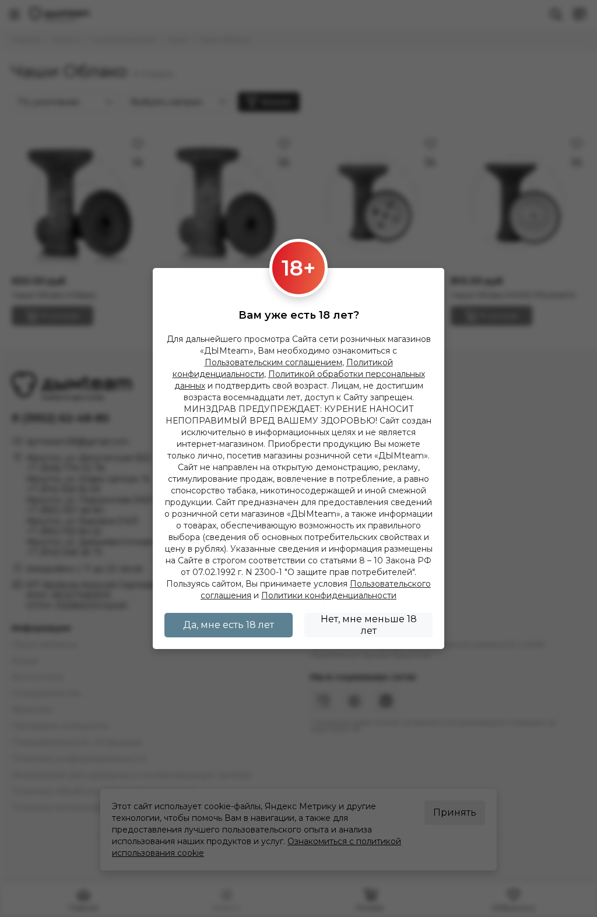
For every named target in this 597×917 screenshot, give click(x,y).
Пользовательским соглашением (273, 362)
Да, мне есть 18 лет (228, 624)
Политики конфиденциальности (328, 595)
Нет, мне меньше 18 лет (369, 624)
